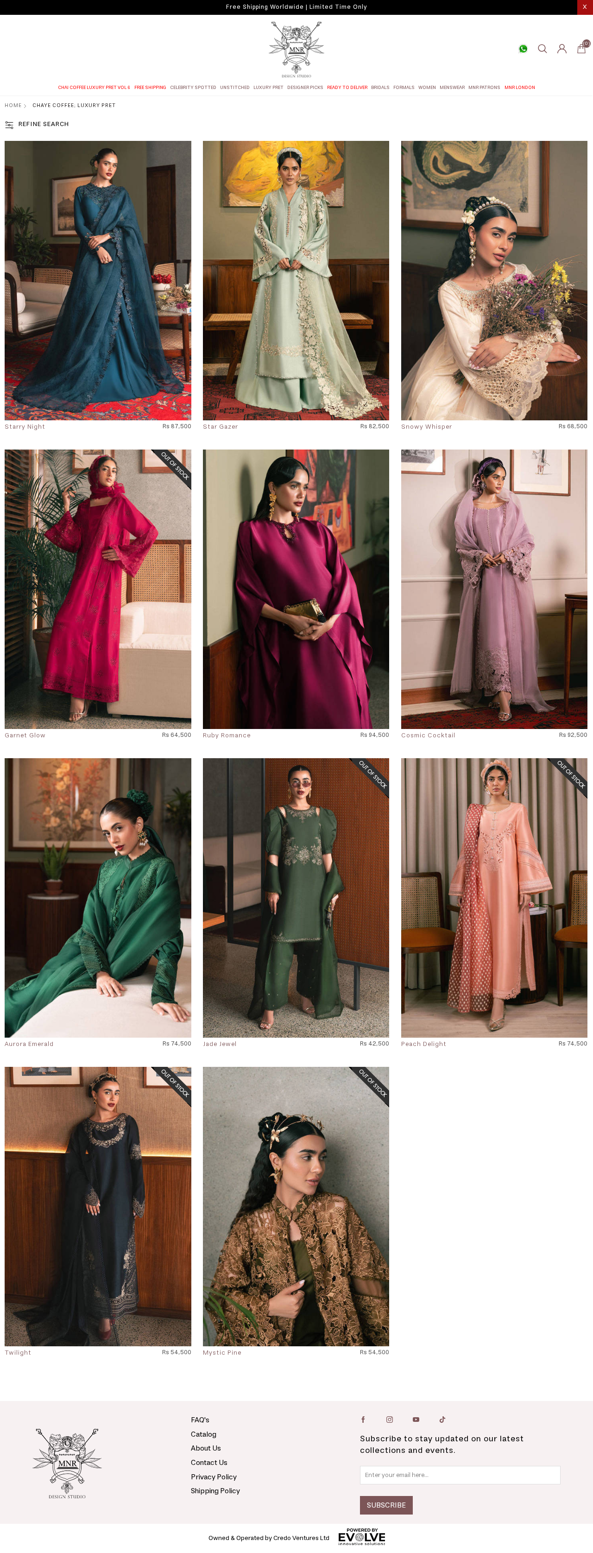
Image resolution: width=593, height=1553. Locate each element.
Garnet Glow (25, 736)
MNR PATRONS (484, 87)
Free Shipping (150, 87)
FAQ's (200, 1420)
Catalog (203, 1434)
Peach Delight (424, 1044)
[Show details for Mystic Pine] (296, 1206)
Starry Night (25, 427)
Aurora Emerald (29, 1044)
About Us (206, 1448)
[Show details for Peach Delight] (494, 898)
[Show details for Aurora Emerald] (98, 898)
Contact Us (209, 1462)
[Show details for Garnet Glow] (98, 589)
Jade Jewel (220, 1044)
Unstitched (235, 87)
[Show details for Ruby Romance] (296, 589)
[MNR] (296, 49)
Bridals (380, 87)
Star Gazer (220, 427)
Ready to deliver (347, 87)
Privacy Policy (214, 1477)
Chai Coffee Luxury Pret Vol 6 (94, 87)
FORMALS (404, 87)
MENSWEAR (452, 87)
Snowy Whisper (426, 427)
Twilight (18, 1353)
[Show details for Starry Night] (98, 280)
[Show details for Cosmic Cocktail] (494, 589)
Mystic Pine (222, 1353)
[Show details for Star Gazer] (296, 280)
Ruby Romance (227, 736)
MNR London (520, 87)
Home (13, 105)
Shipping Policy (215, 1490)
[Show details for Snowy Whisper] (494, 280)
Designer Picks (305, 87)
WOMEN (427, 87)
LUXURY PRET (268, 87)
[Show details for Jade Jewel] (296, 898)
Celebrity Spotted (193, 87)
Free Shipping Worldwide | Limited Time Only (296, 7)
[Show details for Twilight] (98, 1206)
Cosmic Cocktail (428, 736)
